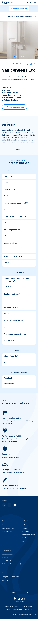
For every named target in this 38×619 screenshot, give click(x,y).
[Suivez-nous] (4, 505)
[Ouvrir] (35, 3)
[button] (14, 56)
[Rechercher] (31, 2)
